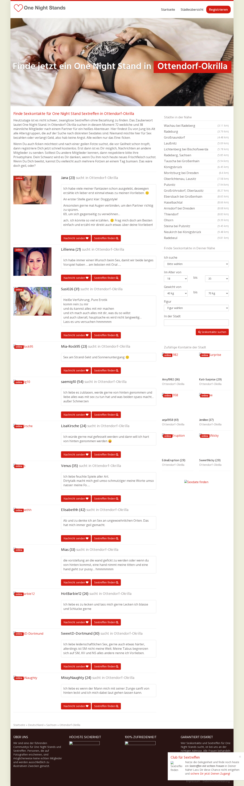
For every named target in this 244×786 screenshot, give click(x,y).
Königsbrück (196, 167)
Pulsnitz (196, 185)
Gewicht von (172, 287)
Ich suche (170, 257)
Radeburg (196, 131)
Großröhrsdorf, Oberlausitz (196, 190)
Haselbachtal (196, 202)
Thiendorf (196, 214)
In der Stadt (172, 316)
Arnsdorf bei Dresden (196, 208)
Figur (167, 301)
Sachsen (51, 725)
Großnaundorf (196, 137)
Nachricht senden (74, 238)
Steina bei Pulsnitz (196, 226)
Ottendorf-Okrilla (103, 178)
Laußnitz (196, 143)
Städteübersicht (192, 9)
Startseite (168, 9)
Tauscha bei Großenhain (196, 161)
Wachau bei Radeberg (196, 126)
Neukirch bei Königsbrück (196, 232)
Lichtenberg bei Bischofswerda (196, 149)
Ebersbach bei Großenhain (196, 196)
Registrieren (218, 9)
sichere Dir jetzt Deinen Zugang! (210, 773)
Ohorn (196, 220)
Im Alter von (172, 272)
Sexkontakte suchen (213, 332)
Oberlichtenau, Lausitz (196, 179)
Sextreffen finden (105, 238)
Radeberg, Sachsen (196, 155)
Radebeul (196, 238)
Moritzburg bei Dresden (196, 173)
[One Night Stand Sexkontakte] (39, 9)
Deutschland (35, 725)
